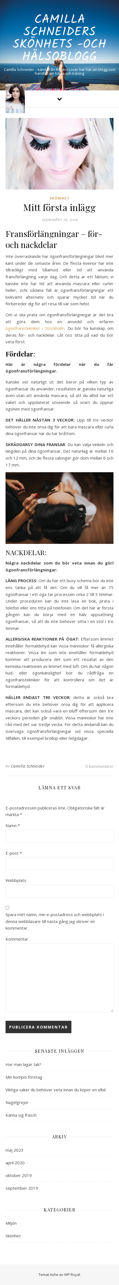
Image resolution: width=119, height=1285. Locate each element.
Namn (13, 825)
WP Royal (72, 1274)
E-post (14, 853)
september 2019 (22, 1188)
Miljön (11, 1223)
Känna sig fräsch (21, 1115)
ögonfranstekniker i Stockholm (35, 328)
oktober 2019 (19, 1175)
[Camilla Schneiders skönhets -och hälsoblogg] (15, 98)
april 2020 (15, 1162)
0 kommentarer (99, 766)
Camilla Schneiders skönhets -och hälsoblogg (59, 38)
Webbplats (16, 880)
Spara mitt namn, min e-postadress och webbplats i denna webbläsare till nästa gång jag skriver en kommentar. (55, 921)
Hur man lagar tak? (23, 1064)
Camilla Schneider (28, 766)
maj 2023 (15, 1150)
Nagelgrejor (17, 1102)
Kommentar (17, 939)
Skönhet (60, 198)
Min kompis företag (24, 1077)
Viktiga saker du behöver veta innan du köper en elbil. (56, 1089)
